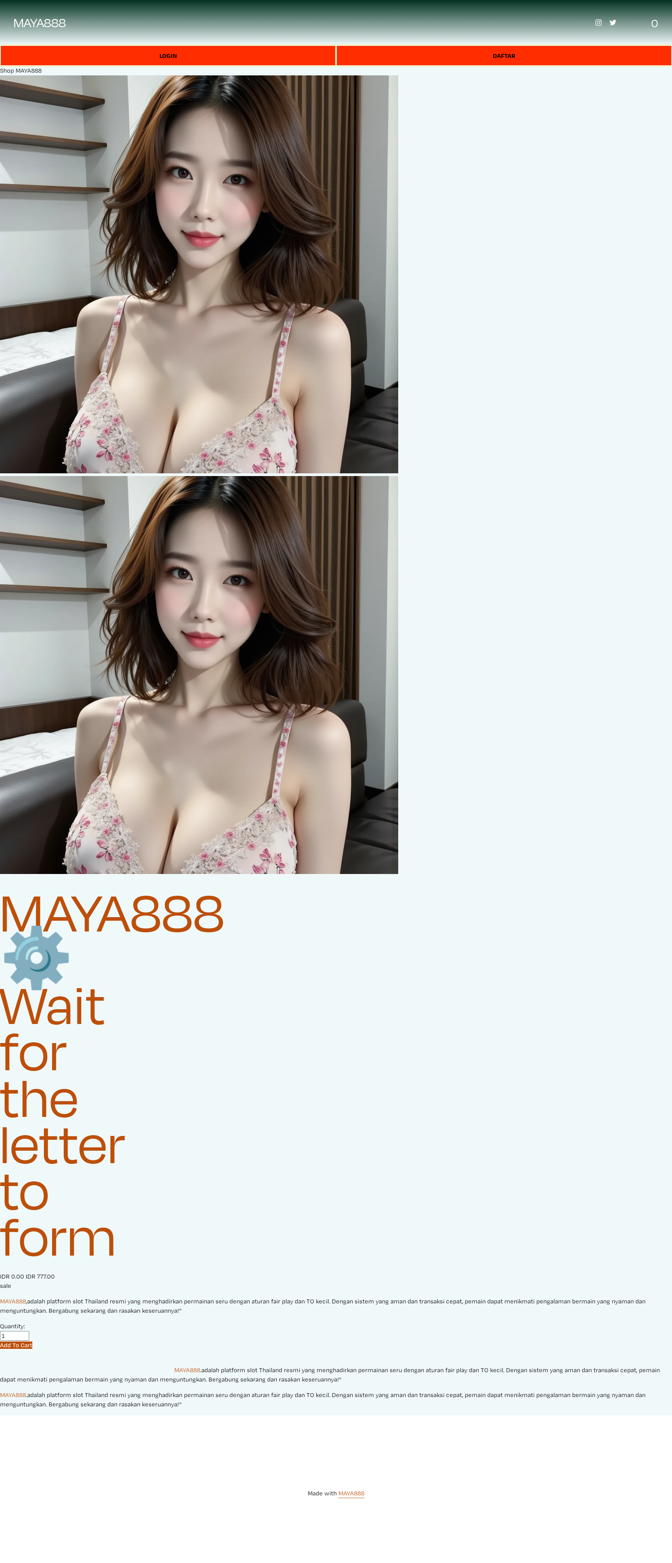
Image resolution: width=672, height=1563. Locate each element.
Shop (7, 70)
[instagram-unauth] (598, 22)
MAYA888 (40, 22)
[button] (16, 1345)
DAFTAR (504, 55)
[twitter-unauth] (613, 22)
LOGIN (168, 55)
